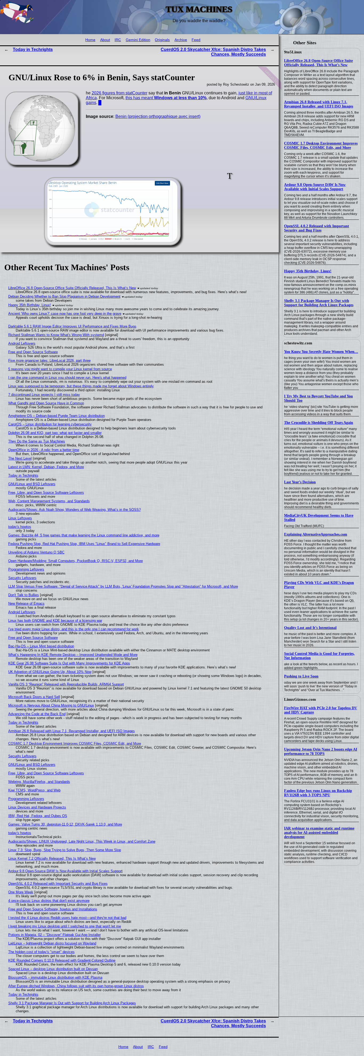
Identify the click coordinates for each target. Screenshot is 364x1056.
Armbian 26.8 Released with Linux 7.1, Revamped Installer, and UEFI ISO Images (318, 104)
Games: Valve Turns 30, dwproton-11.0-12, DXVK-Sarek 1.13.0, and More (65, 824)
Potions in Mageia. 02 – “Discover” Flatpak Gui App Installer (54, 935)
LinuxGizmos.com (300, 699)
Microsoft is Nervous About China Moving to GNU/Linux (51, 705)
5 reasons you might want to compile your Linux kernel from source (60, 369)
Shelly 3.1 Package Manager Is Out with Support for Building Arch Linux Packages (318, 303)
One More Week (20, 892)
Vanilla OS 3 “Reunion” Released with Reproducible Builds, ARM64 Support (66, 684)
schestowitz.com (298, 343)
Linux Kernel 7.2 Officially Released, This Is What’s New (52, 858)
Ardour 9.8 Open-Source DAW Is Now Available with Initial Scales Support (315, 187)
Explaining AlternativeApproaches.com (315, 534)
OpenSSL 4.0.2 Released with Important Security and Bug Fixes (316, 228)
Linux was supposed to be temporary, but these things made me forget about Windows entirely (81, 386)
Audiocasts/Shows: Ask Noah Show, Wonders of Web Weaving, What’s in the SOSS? (74, 510)
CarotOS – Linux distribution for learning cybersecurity (50, 424)
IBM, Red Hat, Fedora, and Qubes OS (37, 816)
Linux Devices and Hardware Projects (37, 807)
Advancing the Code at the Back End (37, 714)
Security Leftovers (22, 578)
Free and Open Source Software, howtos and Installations (52, 909)
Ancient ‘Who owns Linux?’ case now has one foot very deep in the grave (64, 314)
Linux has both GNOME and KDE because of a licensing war (55, 621)
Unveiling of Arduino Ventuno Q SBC (36, 552)
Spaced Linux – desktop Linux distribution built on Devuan (53, 969)
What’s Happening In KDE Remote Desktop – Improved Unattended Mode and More (72, 655)
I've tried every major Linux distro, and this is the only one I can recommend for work (73, 629)
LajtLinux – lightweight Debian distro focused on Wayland (52, 943)
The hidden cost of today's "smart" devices (41, 952)
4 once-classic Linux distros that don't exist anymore (49, 901)
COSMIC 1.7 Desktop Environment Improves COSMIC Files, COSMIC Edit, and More (321, 145)
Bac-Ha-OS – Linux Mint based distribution (41, 646)
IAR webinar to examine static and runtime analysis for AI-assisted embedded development (319, 832)
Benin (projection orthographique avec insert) (157, 116)
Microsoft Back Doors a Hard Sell (34, 697)
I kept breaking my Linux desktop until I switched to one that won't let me (64, 926)
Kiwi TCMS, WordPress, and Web (34, 790)
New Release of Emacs (26, 603)
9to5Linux (293, 52)
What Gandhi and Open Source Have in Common (46, 403)
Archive (181, 40)
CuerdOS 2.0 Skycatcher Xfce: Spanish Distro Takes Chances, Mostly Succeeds (213, 52)
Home (90, 40)
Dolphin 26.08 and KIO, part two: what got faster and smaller (55, 433)
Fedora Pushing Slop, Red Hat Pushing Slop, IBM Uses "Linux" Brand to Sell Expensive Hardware (84, 544)
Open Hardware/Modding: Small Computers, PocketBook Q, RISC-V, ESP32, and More (75, 561)
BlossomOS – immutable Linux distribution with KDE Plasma (55, 977)
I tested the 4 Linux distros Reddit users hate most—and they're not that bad (67, 918)
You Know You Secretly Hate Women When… (321, 352)
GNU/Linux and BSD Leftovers (31, 484)
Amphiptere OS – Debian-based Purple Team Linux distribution (56, 416)
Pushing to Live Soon (301, 676)
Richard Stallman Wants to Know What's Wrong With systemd (56, 335)
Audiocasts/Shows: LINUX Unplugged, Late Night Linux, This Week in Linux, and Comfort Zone (81, 841)
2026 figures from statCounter (119, 93)
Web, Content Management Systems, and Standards (49, 501)
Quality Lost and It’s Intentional (310, 628)
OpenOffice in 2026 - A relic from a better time (43, 450)
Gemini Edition (138, 40)
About (105, 40)
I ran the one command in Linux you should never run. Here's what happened (67, 378)
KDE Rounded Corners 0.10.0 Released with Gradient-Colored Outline (61, 960)
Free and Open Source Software (33, 352)
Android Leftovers (21, 343)
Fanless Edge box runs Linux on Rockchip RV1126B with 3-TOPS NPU (318, 793)
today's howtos (19, 527)
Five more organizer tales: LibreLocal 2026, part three (49, 360)
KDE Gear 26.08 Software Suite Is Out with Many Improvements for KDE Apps (69, 663)
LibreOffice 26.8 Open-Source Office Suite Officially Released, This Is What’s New (318, 63)
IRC (118, 40)
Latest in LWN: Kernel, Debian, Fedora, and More (46, 467)
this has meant (166, 97)
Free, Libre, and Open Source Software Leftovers (46, 493)
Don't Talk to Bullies (23, 595)
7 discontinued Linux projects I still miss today (44, 395)
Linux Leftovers (20, 518)
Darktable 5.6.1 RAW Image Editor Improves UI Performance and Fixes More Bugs (72, 326)
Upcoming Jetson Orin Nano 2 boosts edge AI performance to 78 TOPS (320, 751)
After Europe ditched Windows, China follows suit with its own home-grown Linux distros (76, 986)
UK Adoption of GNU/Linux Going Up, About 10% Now (49, 672)
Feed (196, 40)
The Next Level (20, 458)
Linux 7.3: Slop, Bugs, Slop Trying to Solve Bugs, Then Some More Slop (64, 850)
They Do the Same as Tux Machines (36, 441)
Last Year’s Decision (300, 482)
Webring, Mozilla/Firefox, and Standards (39, 782)
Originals (162, 40)
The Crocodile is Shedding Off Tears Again (318, 423)
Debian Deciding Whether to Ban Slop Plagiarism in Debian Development (64, 296)
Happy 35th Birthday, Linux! (307, 271)
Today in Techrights (33, 49)
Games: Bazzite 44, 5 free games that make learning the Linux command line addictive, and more (83, 535)
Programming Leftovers (26, 569)
